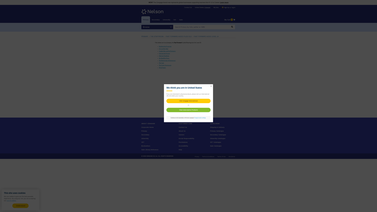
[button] (211, 86)
